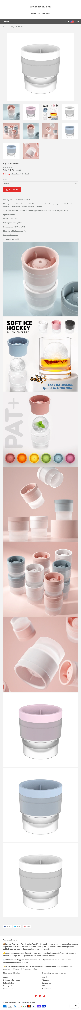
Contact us (46, 983)
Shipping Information (11, 980)
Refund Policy (8, 983)
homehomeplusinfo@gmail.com (15, 962)
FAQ (43, 986)
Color (5, 179)
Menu (6, 22)
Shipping (6, 174)
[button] (8, 167)
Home (5, 27)
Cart (67, 22)
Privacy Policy (8, 986)
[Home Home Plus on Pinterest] (40, 996)
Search (44, 977)
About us (45, 980)
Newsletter (46, 989)
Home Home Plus (40, 6)
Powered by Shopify (28, 1002)
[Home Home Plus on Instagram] (44, 996)
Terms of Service (9, 989)
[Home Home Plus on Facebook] (36, 996)
